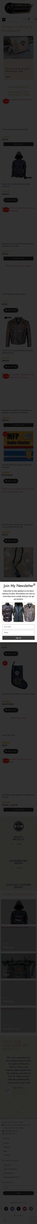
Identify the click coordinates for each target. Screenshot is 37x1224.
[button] (34, 584)
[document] (18, 612)
